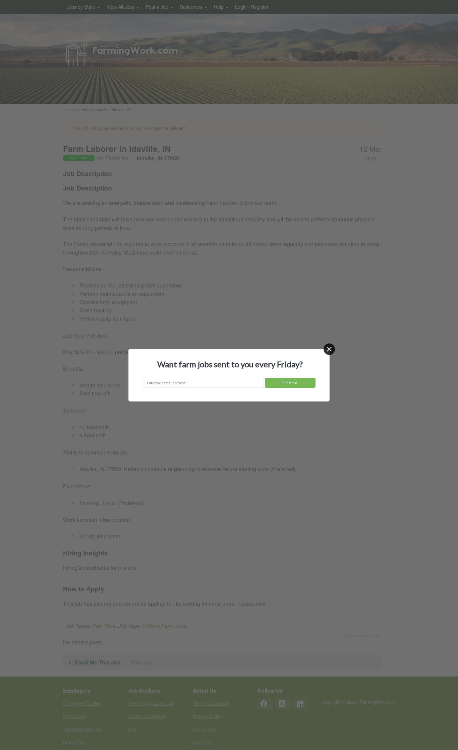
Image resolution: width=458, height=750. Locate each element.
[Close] (329, 349)
